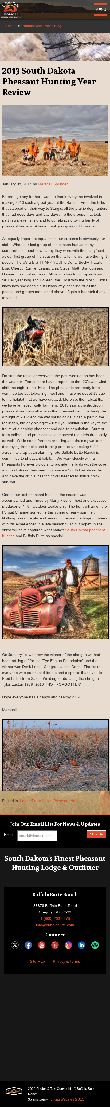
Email (8, 834)
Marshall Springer (53, 184)
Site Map (37, 961)
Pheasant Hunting (68, 801)
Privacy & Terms (66, 961)
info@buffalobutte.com (55, 925)
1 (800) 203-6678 (55, 918)
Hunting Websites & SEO (66, 1099)
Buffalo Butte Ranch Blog (42, 26)
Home (9, 26)
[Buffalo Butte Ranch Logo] (11, 9)
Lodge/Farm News (35, 801)
